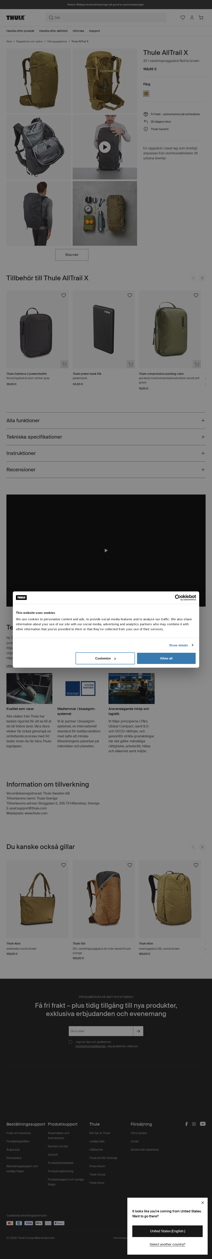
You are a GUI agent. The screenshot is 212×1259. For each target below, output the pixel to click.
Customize (103, 658)
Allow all (166, 658)
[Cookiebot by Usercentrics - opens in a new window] (178, 597)
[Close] (202, 1202)
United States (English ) (167, 1231)
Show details (178, 645)
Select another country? (167, 1244)
